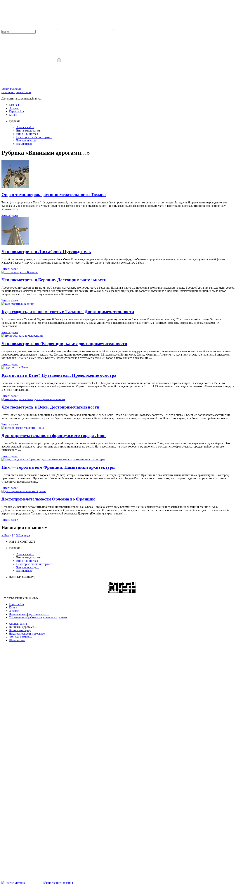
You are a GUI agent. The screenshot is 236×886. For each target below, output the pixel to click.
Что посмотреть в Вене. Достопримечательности (50, 407)
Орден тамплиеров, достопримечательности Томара (53, 194)
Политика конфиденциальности (29, 614)
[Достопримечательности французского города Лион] (22, 427)
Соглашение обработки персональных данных (38, 617)
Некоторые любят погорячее (34, 137)
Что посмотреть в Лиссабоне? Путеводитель (46, 251)
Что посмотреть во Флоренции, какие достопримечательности (64, 343)
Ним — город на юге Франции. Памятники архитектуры (58, 467)
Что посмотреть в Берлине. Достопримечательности (54, 279)
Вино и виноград (27, 133)
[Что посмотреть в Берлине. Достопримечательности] (19, 272)
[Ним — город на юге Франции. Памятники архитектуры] (53, 459)
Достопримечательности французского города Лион (53, 435)
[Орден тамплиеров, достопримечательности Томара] (15, 186)
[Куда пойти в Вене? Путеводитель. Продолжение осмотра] (14, 367)
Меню (5, 88)
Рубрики (15, 88)
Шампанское (24, 143)
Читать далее (9, 215)
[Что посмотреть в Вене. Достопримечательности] (33, 399)
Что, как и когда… (27, 140)
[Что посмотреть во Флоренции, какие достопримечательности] (22, 335)
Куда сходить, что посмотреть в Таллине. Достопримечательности (67, 311)
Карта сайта (16, 111)
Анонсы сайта (25, 127)
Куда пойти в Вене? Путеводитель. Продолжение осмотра (58, 375)
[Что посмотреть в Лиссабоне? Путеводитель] (15, 243)
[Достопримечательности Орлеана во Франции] (23, 491)
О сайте (14, 108)
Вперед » (24, 535)
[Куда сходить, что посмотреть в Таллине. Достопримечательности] (17, 303)
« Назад (6, 535)
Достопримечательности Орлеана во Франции (48, 499)
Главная (14, 104)
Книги (13, 114)
